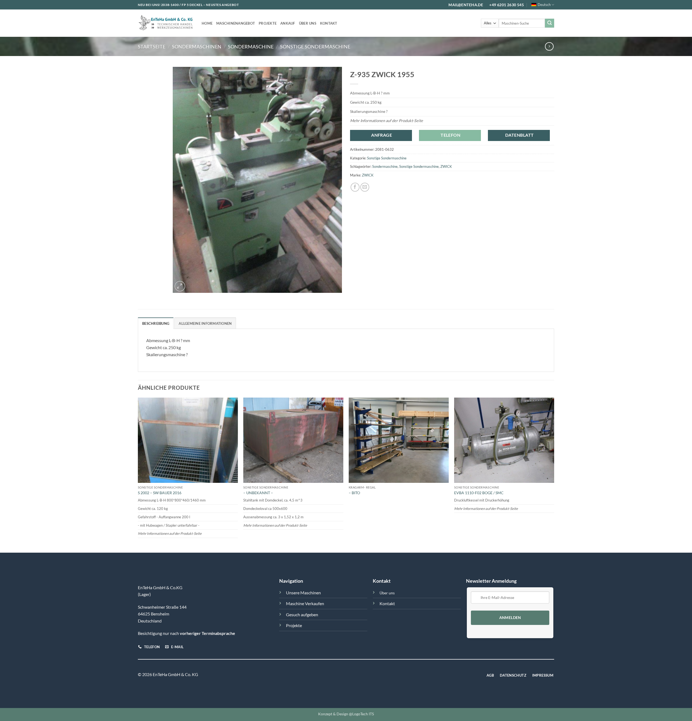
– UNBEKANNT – (258, 492)
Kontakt (328, 23)
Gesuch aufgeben (302, 614)
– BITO (354, 492)
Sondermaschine (251, 47)
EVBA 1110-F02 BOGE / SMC (479, 492)
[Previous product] (549, 46)
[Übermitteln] (549, 23)
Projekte (268, 23)
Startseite (151, 47)
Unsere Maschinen (303, 592)
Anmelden (510, 617)
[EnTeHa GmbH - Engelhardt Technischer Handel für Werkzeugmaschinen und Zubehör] (166, 23)
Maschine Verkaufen (305, 603)
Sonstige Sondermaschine (315, 47)
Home (207, 23)
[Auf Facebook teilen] (355, 187)
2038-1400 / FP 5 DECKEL (182, 5)
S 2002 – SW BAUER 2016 (159, 492)
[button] (180, 286)
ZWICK (446, 166)
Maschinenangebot (235, 23)
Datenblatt (519, 135)
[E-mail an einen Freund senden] (364, 187)
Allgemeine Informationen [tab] (205, 323)
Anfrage (381, 135)
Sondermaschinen (196, 47)
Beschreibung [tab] (155, 323)
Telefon (450, 135)
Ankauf (287, 23)
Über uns (307, 23)
